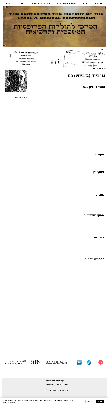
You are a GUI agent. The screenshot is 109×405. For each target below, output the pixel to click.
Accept (100, 401)
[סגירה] (106, 401)
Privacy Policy (12, 402)
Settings (90, 401)
